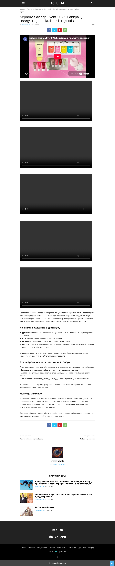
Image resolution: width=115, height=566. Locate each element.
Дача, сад (82, 547)
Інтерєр (91, 547)
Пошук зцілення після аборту (31, 439)
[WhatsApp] (65, 30)
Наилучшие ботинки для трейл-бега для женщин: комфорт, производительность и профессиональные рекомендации (63, 482)
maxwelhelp (26, 25)
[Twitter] (54, 30)
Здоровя (31, 547)
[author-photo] (57, 458)
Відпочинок (61, 547)
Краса (52, 547)
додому (22, 9)
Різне (29, 9)
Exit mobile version (57, 563)
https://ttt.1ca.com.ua (57, 464)
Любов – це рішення (87, 439)
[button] (23, 3)
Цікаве (23, 547)
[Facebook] (49, 30)
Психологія (72, 547)
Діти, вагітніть (42, 547)
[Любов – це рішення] (26, 511)
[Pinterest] (60, 30)
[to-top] (112, 562)
